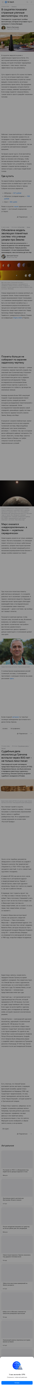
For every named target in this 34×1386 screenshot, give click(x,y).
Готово (17, 1383)
